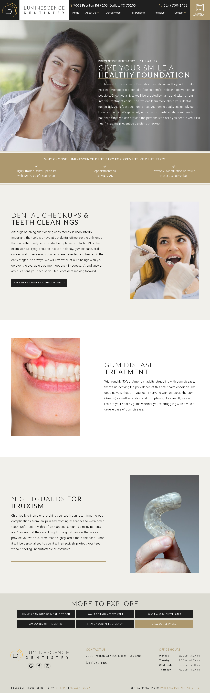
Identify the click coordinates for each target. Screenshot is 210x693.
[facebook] (39, 666)
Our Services (113, 12)
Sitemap (61, 688)
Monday (164, 655)
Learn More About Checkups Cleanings (39, 282)
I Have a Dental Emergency (105, 624)
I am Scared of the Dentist (46, 624)
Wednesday (166, 664)
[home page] (34, 10)
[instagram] (47, 666)
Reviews (160, 12)
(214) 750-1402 (175, 5)
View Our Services (164, 624)
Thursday (165, 669)
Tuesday (164, 660)
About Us (90, 12)
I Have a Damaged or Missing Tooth (46, 614)
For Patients (138, 12)
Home (75, 12)
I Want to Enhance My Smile (105, 614)
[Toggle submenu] (98, 12)
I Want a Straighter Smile (164, 614)
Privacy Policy (80, 688)
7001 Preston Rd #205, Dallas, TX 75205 (104, 5)
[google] (31, 666)
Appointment (200, 14)
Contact (179, 12)
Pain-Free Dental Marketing (179, 688)
